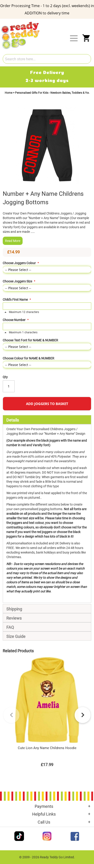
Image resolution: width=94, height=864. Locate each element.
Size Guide (16, 636)
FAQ (10, 627)
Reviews (14, 618)
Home (9, 92)
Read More (12, 241)
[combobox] (47, 59)
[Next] (83, 715)
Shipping (14, 609)
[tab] (47, 419)
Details (12, 420)
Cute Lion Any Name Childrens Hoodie (47, 748)
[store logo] (49, 22)
